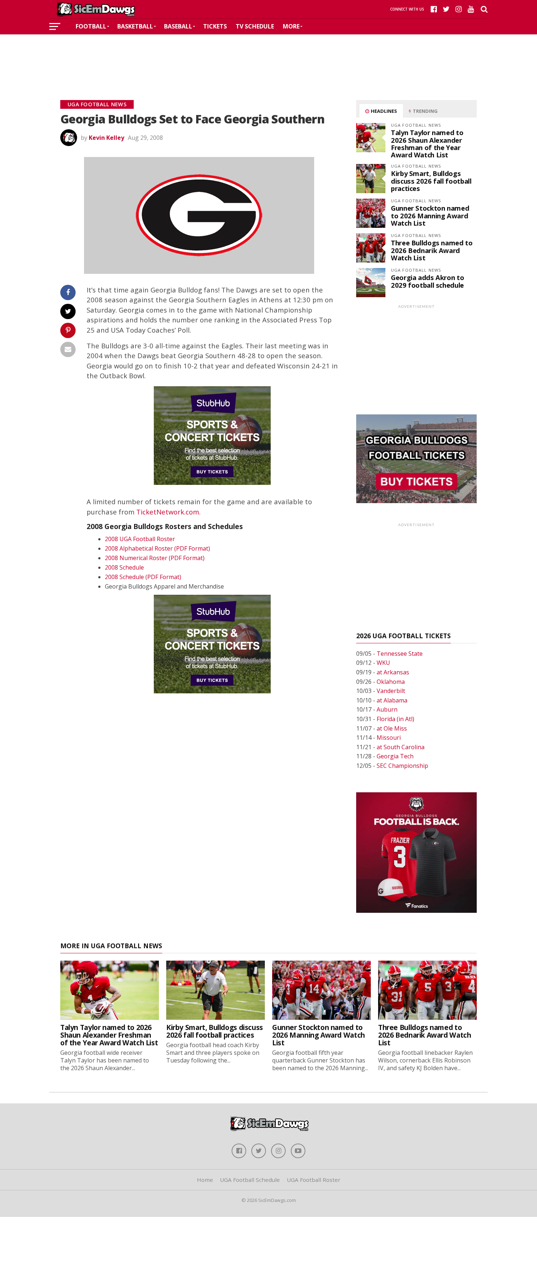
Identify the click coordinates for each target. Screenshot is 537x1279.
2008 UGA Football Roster (140, 539)
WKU (383, 663)
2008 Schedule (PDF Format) (143, 577)
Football (91, 26)
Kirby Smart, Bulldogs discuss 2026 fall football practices (431, 180)
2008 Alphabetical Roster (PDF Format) (157, 548)
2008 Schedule (124, 567)
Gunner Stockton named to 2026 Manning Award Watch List (430, 215)
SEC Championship (402, 766)
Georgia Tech (395, 756)
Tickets (215, 26)
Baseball (178, 26)
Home (205, 1179)
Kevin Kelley (106, 138)
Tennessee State (400, 654)
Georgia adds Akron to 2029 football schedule (427, 281)
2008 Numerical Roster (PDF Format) (155, 558)
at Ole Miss (392, 728)
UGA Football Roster (313, 1179)
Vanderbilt (391, 691)
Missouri (389, 738)
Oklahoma (391, 682)
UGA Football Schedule (250, 1179)
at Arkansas (393, 672)
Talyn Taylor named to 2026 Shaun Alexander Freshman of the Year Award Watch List (427, 143)
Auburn (387, 709)
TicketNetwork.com (167, 511)
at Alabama (392, 700)
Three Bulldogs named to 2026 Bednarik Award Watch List (432, 250)
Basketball (135, 26)
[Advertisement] (268, 56)
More (291, 26)
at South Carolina (400, 747)
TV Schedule (255, 26)
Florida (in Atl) (395, 719)
